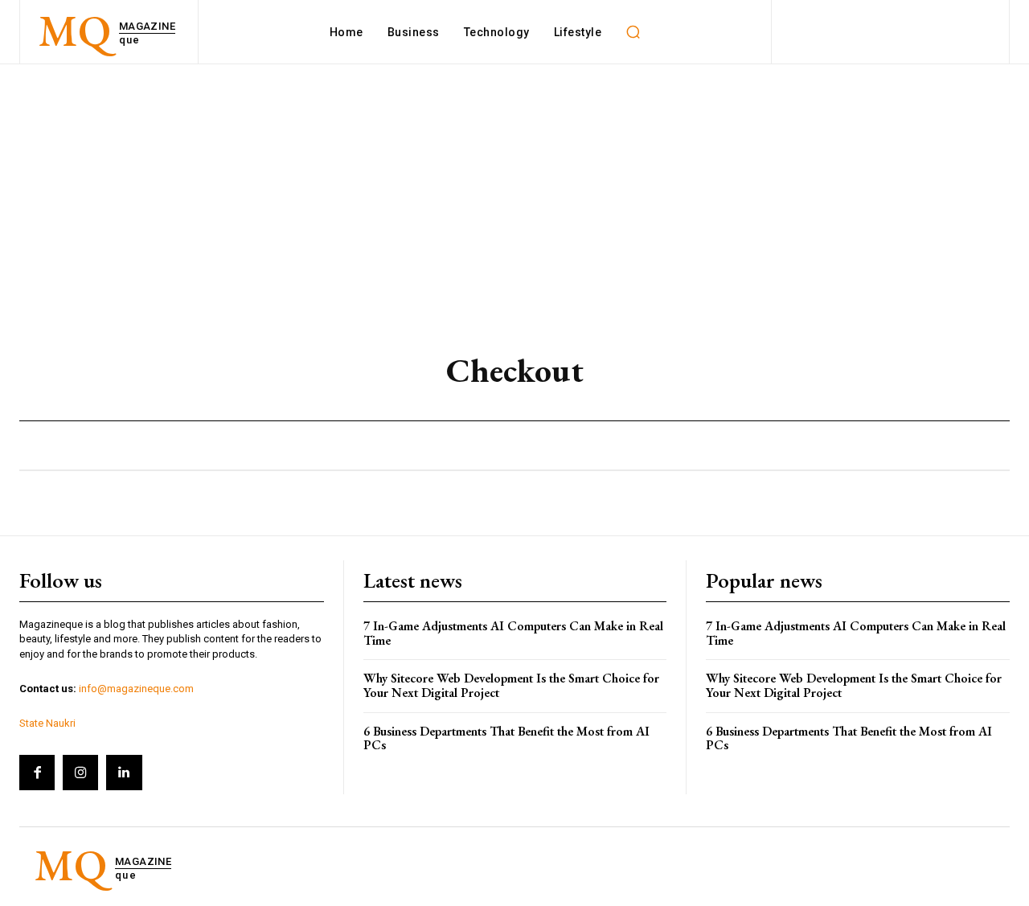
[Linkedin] (123, 772)
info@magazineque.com (136, 689)
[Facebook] (37, 772)
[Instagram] (80, 772)
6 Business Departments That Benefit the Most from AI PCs (506, 738)
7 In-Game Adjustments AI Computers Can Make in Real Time (513, 633)
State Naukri (47, 723)
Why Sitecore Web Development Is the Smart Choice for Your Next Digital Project (511, 685)
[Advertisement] (514, 184)
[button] (632, 32)
